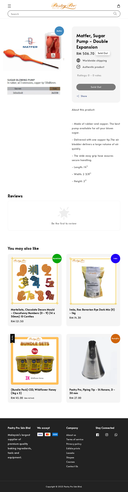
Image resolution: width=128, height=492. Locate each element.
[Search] (115, 14)
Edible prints (73, 448)
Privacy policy (73, 443)
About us (71, 435)
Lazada (70, 452)
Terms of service (74, 439)
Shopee (70, 457)
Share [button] (84, 96)
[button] (9, 6)
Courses (70, 461)
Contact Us (72, 466)
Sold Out (96, 86)
